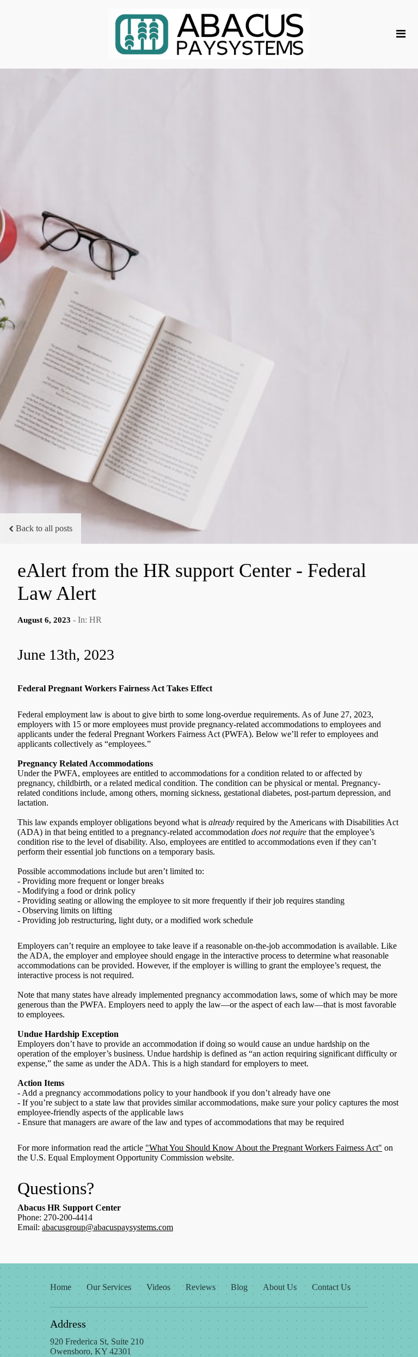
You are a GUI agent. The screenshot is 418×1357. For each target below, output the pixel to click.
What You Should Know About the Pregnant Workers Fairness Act (263, 1147)
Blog (239, 1287)
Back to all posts (44, 528)
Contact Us (331, 1287)
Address (68, 1324)
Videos (158, 1287)
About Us (280, 1287)
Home (60, 1287)
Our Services (109, 1287)
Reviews (201, 1287)
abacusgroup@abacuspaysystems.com (107, 1227)
